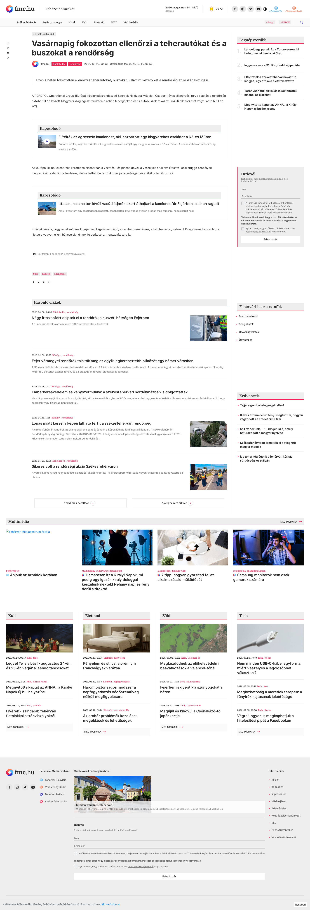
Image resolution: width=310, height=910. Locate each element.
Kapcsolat (277, 786)
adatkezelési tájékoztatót (258, 231)
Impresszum (278, 794)
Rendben (300, 904)
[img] (20, 9)
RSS (273, 822)
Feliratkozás (271, 239)
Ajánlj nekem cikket (174, 502)
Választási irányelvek (283, 837)
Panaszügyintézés (282, 829)
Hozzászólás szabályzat (285, 815)
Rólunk (275, 779)
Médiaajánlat (278, 801)
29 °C (219, 8)
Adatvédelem (279, 808)
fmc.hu (45, 63)
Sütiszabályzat (110, 904)
